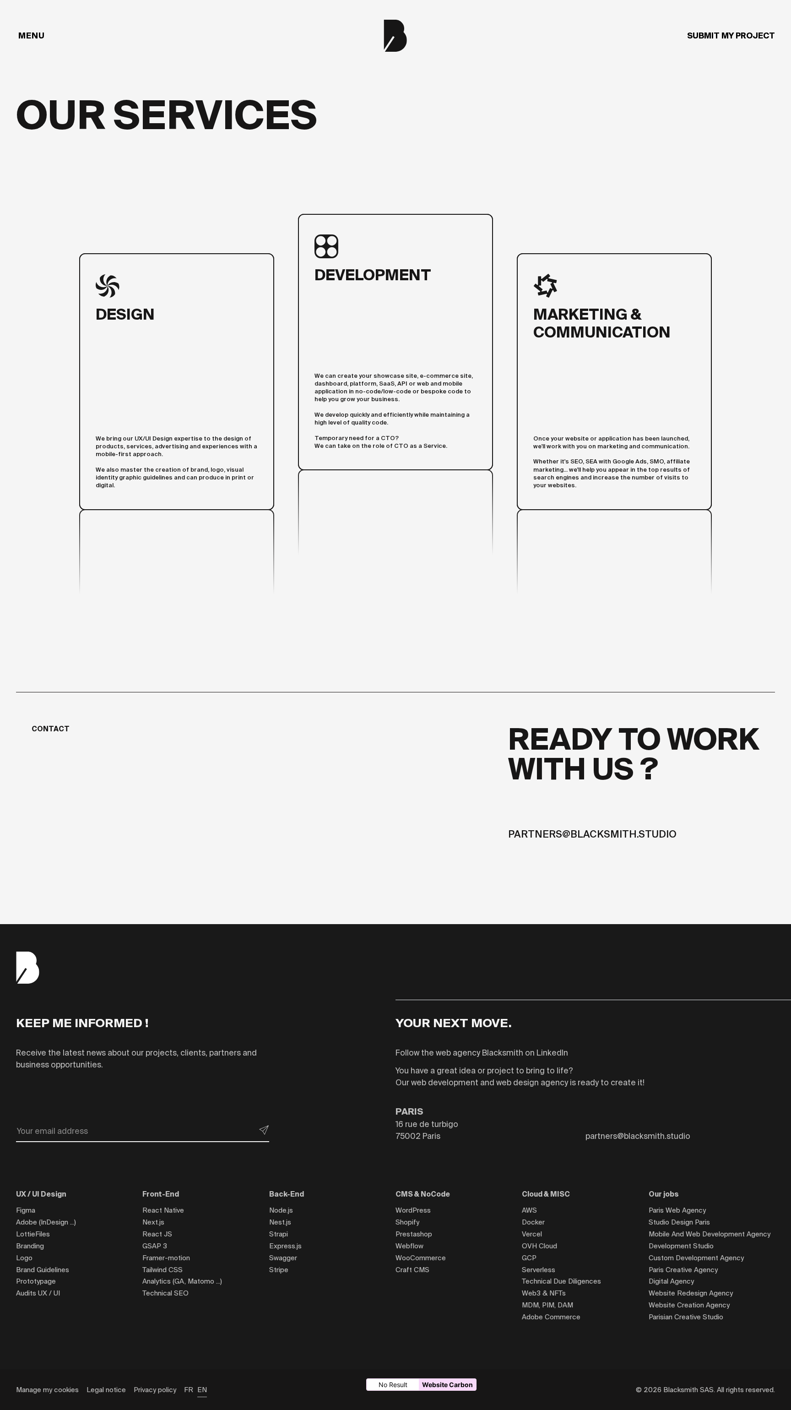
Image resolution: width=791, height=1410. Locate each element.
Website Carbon (447, 1384)
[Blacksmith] (395, 36)
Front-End (160, 1194)
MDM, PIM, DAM (547, 1305)
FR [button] (188, 1390)
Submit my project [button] (731, 35)
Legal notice (106, 1390)
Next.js (153, 1222)
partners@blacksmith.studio (592, 833)
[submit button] (264, 1130)
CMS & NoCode (423, 1194)
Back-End (286, 1194)
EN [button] (202, 1390)
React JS (157, 1234)
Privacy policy (155, 1390)
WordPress (413, 1210)
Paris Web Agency (677, 1210)
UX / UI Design (41, 1194)
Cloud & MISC (546, 1194)
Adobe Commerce (551, 1317)
